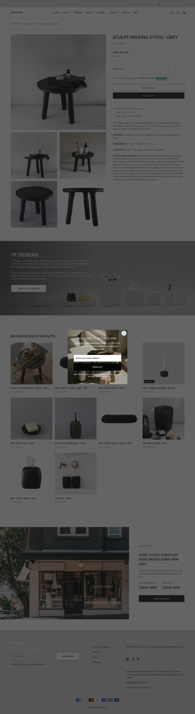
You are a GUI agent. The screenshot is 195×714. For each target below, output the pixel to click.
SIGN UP (97, 367)
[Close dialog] (124, 333)
